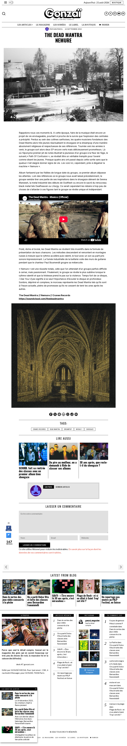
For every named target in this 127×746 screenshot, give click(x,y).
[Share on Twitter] (8, 537)
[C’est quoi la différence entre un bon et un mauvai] (94, 634)
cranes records (39, 429)
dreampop (68, 429)
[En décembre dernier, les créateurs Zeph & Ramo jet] (94, 645)
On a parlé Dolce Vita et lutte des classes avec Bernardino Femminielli (38, 601)
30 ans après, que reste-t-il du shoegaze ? (93, 464)
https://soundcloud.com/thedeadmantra (41, 298)
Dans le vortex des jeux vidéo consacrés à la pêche (13, 600)
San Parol (58, 29)
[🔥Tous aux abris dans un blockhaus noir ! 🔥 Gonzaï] (83, 645)
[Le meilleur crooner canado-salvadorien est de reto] (83, 656)
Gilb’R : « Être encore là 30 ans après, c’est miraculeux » (63, 598)
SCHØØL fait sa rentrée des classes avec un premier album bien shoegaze (32, 473)
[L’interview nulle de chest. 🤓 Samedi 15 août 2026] (83, 634)
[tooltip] (106, 14)
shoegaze (90, 429)
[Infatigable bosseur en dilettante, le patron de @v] (94, 656)
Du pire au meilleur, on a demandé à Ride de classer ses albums (63, 465)
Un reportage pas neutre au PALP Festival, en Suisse (111, 600)
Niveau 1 (79, 429)
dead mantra (55, 429)
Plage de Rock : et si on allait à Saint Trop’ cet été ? (88, 598)
